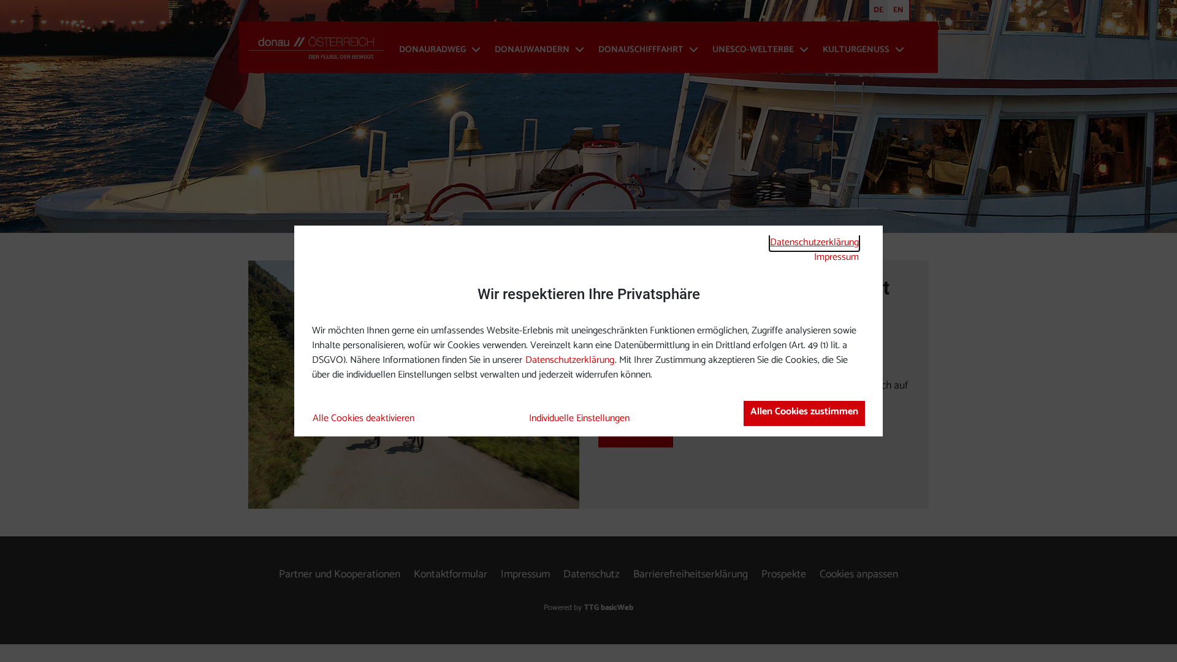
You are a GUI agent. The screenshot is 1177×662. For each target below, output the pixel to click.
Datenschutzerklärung (814, 242)
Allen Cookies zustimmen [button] (804, 411)
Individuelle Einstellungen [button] (579, 419)
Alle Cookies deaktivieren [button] (363, 419)
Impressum (836, 257)
